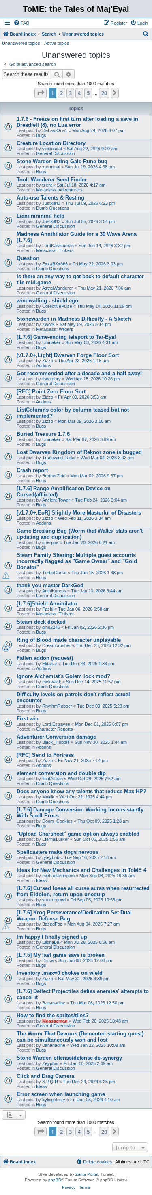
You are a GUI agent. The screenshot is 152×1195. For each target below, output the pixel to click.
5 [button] (88, 93)
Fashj (47, 609)
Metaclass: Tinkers (55, 250)
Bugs (41, 135)
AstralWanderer (57, 288)
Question (28, 258)
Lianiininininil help (40, 216)
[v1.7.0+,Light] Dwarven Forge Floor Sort (68, 355)
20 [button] (104, 93)
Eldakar (49, 663)
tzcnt (47, 185)
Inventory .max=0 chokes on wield (60, 973)
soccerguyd (54, 899)
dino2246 (51, 627)
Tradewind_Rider (59, 457)
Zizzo (47, 360)
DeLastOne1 (54, 130)
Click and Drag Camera (45, 1076)
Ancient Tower (56, 500)
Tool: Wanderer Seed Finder (52, 179)
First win (28, 719)
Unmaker (51, 342)
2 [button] (61, 93)
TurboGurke (54, 572)
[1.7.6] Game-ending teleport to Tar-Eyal (66, 337)
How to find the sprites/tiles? (53, 1015)
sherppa (50, 542)
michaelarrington (58, 875)
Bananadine (53, 1002)
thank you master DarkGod (50, 585)
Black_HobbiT (56, 742)
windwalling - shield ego (47, 301)
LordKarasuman (58, 245)
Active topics (56, 43)
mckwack (51, 681)
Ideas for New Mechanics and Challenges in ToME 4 (81, 870)
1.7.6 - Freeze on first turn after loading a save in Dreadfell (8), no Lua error (77, 122)
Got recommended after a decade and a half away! (79, 373)
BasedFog (52, 924)
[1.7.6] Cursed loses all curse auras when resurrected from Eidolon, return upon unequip (83, 891)
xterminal (51, 166)
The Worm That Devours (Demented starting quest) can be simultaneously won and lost (80, 1037)
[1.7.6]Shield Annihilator (47, 604)
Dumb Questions (52, 208)
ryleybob (50, 857)
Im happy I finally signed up (52, 937)
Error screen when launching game (61, 1094)
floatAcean (52, 778)
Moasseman (55, 1021)
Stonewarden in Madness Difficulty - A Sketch (74, 319)
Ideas (41, 880)
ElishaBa (50, 942)
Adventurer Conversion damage (56, 737)
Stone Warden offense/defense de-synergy (69, 1058)
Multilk (48, 796)
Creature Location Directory (51, 143)
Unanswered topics (21, 43)
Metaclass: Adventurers (59, 189)
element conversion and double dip (61, 773)
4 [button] (79, 93)
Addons (43, 365)
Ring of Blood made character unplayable (69, 640)
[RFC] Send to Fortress (45, 755)
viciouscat (52, 148)
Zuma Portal (86, 1174)
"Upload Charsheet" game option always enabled (78, 834)
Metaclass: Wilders (54, 329)
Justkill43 (51, 203)
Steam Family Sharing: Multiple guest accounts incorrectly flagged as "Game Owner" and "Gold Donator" (77, 561)
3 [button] (70, 93)
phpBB (54, 1180)
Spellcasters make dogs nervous (57, 852)
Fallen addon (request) (45, 658)
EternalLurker (55, 839)
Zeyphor (50, 1063)
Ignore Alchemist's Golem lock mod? (63, 676)
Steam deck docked (41, 622)
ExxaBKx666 (55, 263)
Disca (48, 960)
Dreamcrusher (56, 645)
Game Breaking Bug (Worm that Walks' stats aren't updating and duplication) (80, 534)
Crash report (32, 470)
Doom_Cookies (57, 821)
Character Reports (54, 729)
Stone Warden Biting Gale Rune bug (62, 161)
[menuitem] (21, 23)
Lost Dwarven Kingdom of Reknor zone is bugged (79, 452)
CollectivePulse (57, 306)
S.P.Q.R (50, 1081)
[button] (40, 93)
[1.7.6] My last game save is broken (61, 955)
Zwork (48, 324)
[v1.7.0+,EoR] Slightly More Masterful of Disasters (79, 513)
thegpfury (51, 378)
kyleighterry (53, 1099)
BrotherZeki (53, 475)
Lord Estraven (56, 724)
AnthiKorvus (54, 590)
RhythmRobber (57, 706)
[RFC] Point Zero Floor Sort (51, 392)
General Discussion (55, 153)
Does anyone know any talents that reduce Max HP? (81, 791)
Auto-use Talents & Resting (50, 198)
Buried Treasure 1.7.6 (43, 434)
